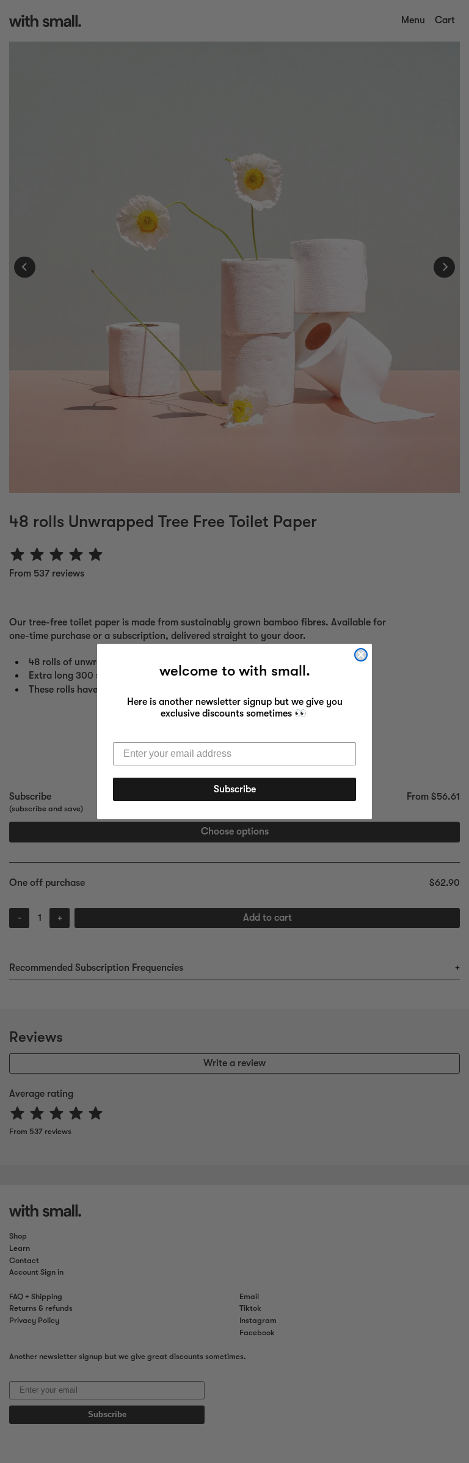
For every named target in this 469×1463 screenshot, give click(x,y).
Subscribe (235, 789)
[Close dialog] (361, 655)
